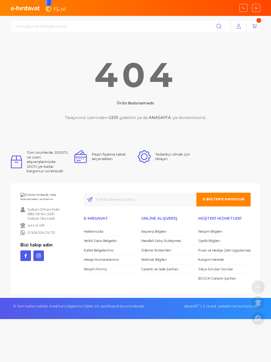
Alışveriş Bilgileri (153, 231)
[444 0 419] (258, 302)
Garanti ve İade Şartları (159, 269)
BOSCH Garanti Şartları (217, 278)
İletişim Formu (95, 269)
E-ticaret (209, 306)
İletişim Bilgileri (210, 231)
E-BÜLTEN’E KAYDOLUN (223, 199)
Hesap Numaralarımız (101, 260)
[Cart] (254, 26)
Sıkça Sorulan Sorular (215, 269)
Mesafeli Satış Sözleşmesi (161, 241)
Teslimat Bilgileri (154, 260)
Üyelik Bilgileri (209, 241)
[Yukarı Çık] (258, 287)
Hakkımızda (93, 231)
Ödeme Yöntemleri (156, 250)
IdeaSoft (191, 306)
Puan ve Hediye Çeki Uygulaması (224, 250)
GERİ (113, 117)
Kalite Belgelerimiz (99, 250)
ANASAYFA (160, 117)
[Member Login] (238, 26)
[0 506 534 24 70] (258, 318)
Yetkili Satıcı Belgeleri (100, 241)
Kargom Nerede (211, 260)
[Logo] (25, 8)
